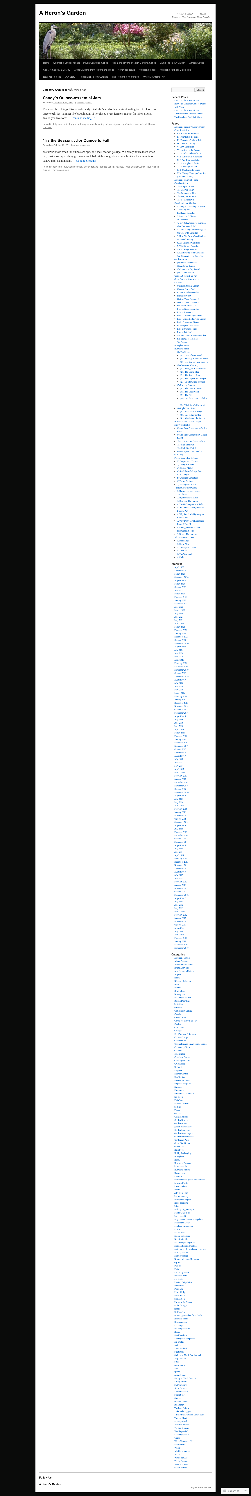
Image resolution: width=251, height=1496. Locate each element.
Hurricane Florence (182, 1162)
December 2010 (181, 944)
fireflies (177, 1106)
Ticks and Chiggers (182, 1411)
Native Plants (180, 1232)
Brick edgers (179, 990)
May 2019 (178, 689)
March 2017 (179, 772)
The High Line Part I (186, 444)
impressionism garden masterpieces (189, 1179)
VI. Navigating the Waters (188, 149)
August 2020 (180, 646)
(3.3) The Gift (186, 394)
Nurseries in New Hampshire (187, 1258)
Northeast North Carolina (185, 1245)
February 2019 (180, 696)
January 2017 (180, 778)
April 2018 (179, 729)
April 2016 (179, 805)
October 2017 (180, 749)
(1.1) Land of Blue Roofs (191, 355)
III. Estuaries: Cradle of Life (189, 139)
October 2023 (180, 586)
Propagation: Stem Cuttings (93, 76)
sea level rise (179, 1341)
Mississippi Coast (182, 1222)
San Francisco (180, 1335)
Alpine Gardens (181, 961)
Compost (178, 1050)
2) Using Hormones (186, 464)
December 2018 (181, 702)
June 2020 (178, 653)
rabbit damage (180, 1305)
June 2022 (178, 606)
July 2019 (178, 682)
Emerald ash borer (182, 1080)
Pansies (177, 1265)
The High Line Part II (186, 447)
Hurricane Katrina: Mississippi (175, 69)
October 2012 (180, 891)
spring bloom (180, 1374)
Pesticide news (180, 1275)
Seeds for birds (181, 1348)
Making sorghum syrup (184, 1209)
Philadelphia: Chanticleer (188, 325)
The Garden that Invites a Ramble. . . (190, 113)
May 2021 (178, 620)
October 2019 (180, 672)
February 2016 (180, 808)
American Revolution (183, 964)
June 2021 (178, 616)
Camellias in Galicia (183, 1010)
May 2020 (178, 656)
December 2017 (181, 742)
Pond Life (178, 1288)
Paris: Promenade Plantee (188, 322)
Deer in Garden (181, 1073)
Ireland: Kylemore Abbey (188, 308)
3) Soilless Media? (185, 467)
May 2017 (178, 765)
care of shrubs (180, 1017)
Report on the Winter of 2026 (187, 100)
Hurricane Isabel (147, 69)
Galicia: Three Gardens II (188, 302)
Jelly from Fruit (60, 123)
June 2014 (178, 851)
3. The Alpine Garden (186, 547)
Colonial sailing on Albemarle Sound (190, 1043)
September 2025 (181, 570)
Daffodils (178, 1066)
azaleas (177, 977)
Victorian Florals (181, 1424)
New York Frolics (52, 76)
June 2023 (178, 590)
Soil (176, 1368)
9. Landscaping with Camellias (190, 252)
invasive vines (180, 1186)
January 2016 (180, 812)
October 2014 (180, 838)
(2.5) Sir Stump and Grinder (192, 381)
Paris (176, 1268)
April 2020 (179, 659)
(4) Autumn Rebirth (185, 272)
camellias (178, 1007)
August (177, 974)
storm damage (180, 1388)
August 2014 (180, 845)
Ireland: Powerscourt (186, 312)
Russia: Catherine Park (187, 328)
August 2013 (180, 871)
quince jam (133, 123)
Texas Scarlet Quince (135, 166)
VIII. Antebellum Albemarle (189, 156)
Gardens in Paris (181, 1139)
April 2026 (179, 567)
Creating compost (182, 1060)
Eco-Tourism (179, 1076)
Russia (177, 1331)
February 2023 (180, 596)
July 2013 (178, 874)
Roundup (178, 1325)
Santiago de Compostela (184, 1338)
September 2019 (181, 676)
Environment (180, 1090)
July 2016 (178, 798)
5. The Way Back (184, 553)
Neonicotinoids (181, 1239)
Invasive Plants (181, 1182)
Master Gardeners (182, 1212)
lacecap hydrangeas (182, 1199)
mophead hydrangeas (183, 1225)
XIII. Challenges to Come (188, 169)
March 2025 (179, 573)
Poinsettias (179, 1285)
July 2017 (178, 759)
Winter (177, 1454)
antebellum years (181, 967)
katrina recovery (181, 1196)
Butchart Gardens (182, 1000)
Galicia (177, 1113)
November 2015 (181, 815)
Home (46, 62)
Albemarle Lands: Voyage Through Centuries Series (80, 62)
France (177, 1109)
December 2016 (181, 782)
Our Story (70, 76)
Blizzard (178, 987)
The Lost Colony (181, 1407)
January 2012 (180, 917)
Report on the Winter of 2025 (187, 110)
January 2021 (180, 633)
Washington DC (181, 1431)
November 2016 (181, 785)
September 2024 (181, 576)
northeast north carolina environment (190, 1249)
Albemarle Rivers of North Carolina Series (134, 62)
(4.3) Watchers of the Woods (192, 418)
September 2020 (181, 643)
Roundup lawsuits (182, 1328)
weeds (177, 1437)
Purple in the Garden (183, 1301)
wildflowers (179, 1444)
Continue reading (83, 118)
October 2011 (180, 924)
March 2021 (179, 626)
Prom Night (179, 1295)
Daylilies (178, 1070)
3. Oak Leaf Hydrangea (187, 500)
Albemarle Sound (182, 957)
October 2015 (180, 818)
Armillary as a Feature (184, 970)
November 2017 (181, 745)
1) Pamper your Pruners (187, 461)
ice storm (178, 1176)
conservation (179, 1053)
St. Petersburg (180, 1384)
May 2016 (178, 802)
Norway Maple (181, 1252)
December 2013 (181, 861)
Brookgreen (179, 994)
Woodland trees (181, 1464)
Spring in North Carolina (185, 1378)
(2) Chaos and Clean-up (187, 365)
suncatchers (179, 1404)
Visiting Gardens (181, 1427)
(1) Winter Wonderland (187, 262)
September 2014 (181, 841)
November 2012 (181, 888)
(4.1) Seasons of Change (191, 411)
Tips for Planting (181, 1417)
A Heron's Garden (62, 12)
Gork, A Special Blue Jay (56, 69)
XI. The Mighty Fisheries (188, 163)
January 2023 (180, 600)
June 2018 (178, 722)
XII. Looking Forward (187, 166)
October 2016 (180, 788)
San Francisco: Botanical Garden (191, 335)
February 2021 (180, 629)
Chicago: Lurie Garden (187, 288)
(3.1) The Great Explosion (191, 388)
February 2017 (180, 775)
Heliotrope (179, 1149)
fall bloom (178, 1096)
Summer (178, 1397)
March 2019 (179, 692)
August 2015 (180, 825)
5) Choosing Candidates (187, 477)
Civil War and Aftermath (185, 1033)
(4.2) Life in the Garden (190, 414)
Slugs (176, 1361)
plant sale (178, 1278)
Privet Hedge (180, 1292)
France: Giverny (184, 295)
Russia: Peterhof (184, 332)
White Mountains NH (183, 1441)
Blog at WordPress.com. (201, 1487)
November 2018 (181, 706)
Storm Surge (179, 1394)
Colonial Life (180, 1040)
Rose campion (180, 1321)
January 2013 (180, 884)
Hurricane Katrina (182, 1169)
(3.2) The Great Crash (189, 391)
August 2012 (180, 898)
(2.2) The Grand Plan (189, 371)
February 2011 (180, 937)
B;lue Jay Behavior (182, 980)
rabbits (177, 1308)
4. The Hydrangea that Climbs (190, 504)
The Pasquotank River (186, 192)
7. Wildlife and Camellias (188, 245)
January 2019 (180, 699)
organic (177, 1262)
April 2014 (179, 855)
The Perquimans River (187, 196)
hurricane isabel (181, 1166)
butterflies (178, 1004)
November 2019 (181, 669)
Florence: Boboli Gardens (188, 292)
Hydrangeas (179, 1172)
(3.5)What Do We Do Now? (192, 404)
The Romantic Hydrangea (125, 76)
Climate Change (181, 1037)
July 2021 (178, 613)
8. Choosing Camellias (187, 249)
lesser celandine (181, 1202)
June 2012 (178, 904)
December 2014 (181, 835)
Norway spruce (181, 1255)
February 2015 (180, 831)
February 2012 (180, 914)
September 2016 (181, 792)
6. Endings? (182, 557)
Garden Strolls (196, 62)
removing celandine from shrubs (188, 1315)
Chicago (178, 1030)
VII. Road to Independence (189, 153)
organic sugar (119, 123)
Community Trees (182, 1047)
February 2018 (180, 735)
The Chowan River (185, 189)
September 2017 (181, 752)
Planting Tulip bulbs (183, 1282)
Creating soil (179, 1063)
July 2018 (178, 719)
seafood (177, 1345)
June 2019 (178, 686)
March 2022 (179, 610)
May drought (180, 1215)
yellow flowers (180, 1467)
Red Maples (179, 1311)
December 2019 (181, 666)
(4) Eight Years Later (186, 408)
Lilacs (177, 1205)
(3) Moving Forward (186, 384)
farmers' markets (181, 1103)
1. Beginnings (183, 540)
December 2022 (181, 603)
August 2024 (180, 580)
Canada (177, 1013)
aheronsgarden (84, 102)
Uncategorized (90, 166)
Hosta (177, 1159)
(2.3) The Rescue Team (190, 375)
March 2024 (179, 583)
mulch (177, 1229)
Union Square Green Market (189, 451)
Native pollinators (182, 1235)
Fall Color (178, 1100)
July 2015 (178, 828)
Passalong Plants (181, 1272)
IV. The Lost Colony (186, 143)
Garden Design (181, 1119)
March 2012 (179, 911)
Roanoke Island (181, 1318)
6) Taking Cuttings (185, 480)
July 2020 (178, 649)
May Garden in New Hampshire (188, 1219)
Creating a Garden (182, 1057)
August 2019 (180, 679)
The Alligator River (185, 186)
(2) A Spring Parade (186, 265)
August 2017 (180, 755)
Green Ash (179, 1146)
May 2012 (178, 908)
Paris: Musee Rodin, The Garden (191, 318)
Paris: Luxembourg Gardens (189, 315)
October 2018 (180, 709)
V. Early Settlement (185, 146)
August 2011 (180, 927)
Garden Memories (182, 1129)
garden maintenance (182, 1126)
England (178, 1086)
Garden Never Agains (183, 1133)
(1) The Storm (183, 351)
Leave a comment (60, 169)
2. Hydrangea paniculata (187, 497)
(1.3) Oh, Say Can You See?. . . (194, 361)
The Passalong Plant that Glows (188, 116)
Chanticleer (179, 1027)
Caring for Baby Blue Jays (186, 1020)
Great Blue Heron (182, 1143)
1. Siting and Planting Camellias (191, 206)
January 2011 (180, 941)
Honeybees (179, 1156)
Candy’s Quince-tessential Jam (72, 97)
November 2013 (181, 865)
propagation (179, 1298)
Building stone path (182, 997)
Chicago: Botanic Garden (188, 285)
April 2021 (179, 623)
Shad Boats (179, 1351)
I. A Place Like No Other (188, 133)
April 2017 (179, 768)
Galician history (181, 1116)
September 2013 (181, 868)
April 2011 (179, 934)
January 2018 (180, 739)
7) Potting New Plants (187, 484)
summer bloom (180, 1401)
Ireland (177, 1189)
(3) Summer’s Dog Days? (188, 269)
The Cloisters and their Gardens (191, 441)
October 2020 (180, 639)
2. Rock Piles (183, 543)
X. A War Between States (188, 159)
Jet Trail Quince (115, 166)
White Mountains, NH (154, 76)
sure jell (144, 123)
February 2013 (180, 881)
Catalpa (177, 1023)
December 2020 (181, 636)
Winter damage (180, 1457)
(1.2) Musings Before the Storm (194, 358)
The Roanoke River (185, 199)
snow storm (179, 1364)
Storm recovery (181, 1391)
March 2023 (179, 593)
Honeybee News (126, 69)
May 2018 (178, 725)
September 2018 (181, 712)
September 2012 (181, 894)
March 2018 (179, 732)
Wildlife (177, 1447)
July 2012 (178, 901)
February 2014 (180, 858)
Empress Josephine (182, 1083)
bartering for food (85, 123)
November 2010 (181, 947)
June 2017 (178, 762)
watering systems (181, 1434)
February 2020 (180, 663)
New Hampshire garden (184, 1242)
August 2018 (180, 716)
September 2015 (181, 821)
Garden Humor (181, 1123)
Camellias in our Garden (172, 62)
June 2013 (178, 878)
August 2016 (180, 795)
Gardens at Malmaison (184, 1136)
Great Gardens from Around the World (94, 69)
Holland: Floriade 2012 (187, 305)
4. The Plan (182, 550)
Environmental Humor (184, 1093)
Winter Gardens (181, 1460)
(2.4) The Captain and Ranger (193, 378)
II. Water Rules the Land (187, 136)
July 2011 (178, 931)
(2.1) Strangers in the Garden (193, 368)
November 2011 (181, 921)
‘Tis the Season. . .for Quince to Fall (76, 140)
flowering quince (103, 123)
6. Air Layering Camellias (188, 242)
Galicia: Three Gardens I (188, 298)
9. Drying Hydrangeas (187, 533)
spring (177, 1371)
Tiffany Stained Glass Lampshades (189, 1414)
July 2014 (178, 848)
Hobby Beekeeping (182, 1153)
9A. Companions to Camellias (190, 255)
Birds (176, 984)
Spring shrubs (75, 166)
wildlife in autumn (182, 1450)
